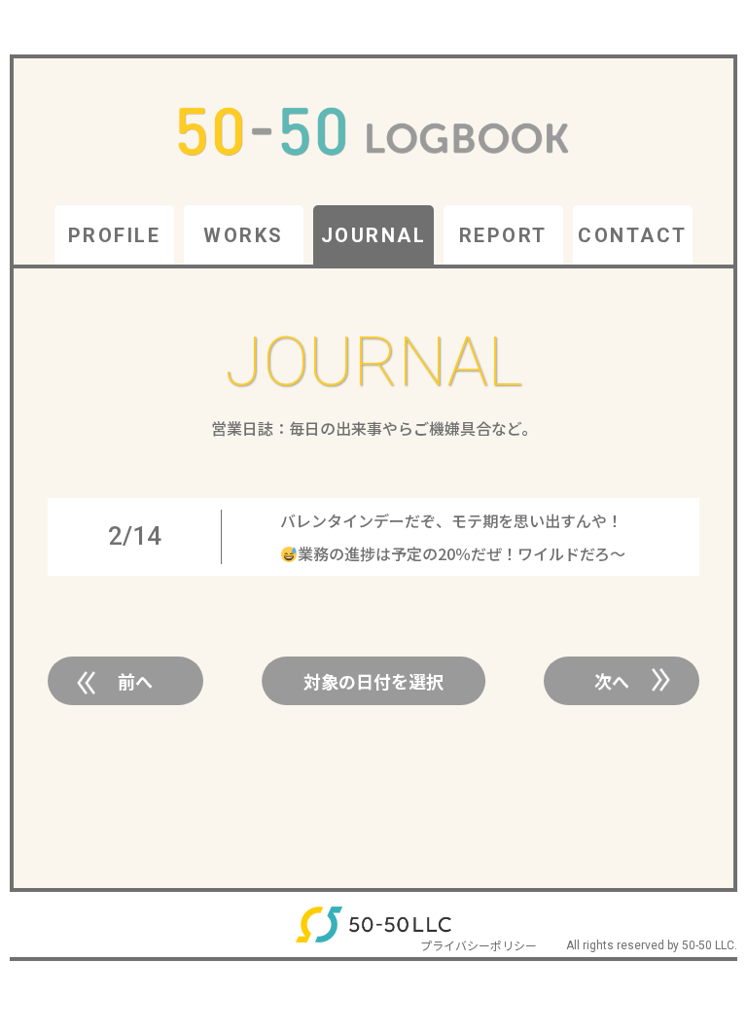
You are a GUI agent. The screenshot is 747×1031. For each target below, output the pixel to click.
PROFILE (114, 235)
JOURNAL (374, 235)
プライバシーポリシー (478, 945)
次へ (611, 680)
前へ (135, 680)
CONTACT (633, 235)
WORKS (243, 235)
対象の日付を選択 (373, 680)
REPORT (503, 235)
